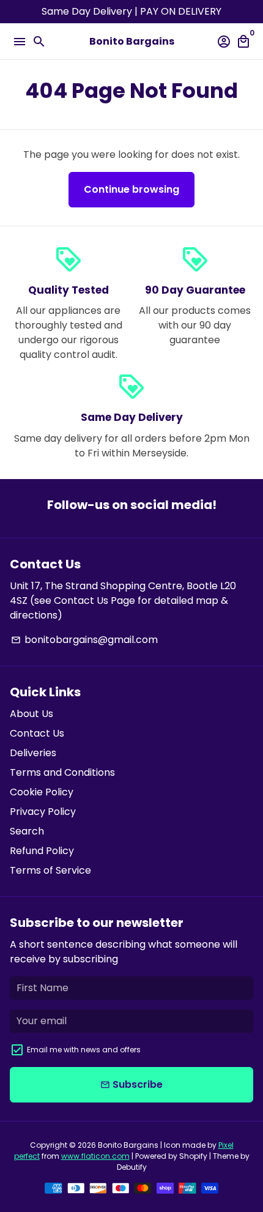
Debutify (132, 1167)
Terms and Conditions (62, 772)
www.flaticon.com (95, 1156)
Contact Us (37, 733)
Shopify (193, 1156)
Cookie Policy (41, 792)
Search (27, 831)
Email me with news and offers (84, 1049)
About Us (31, 714)
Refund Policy (42, 851)
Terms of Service (50, 870)
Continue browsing (131, 189)
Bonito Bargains (128, 1145)
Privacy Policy (43, 812)
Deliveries (33, 753)
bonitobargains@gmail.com (84, 640)
